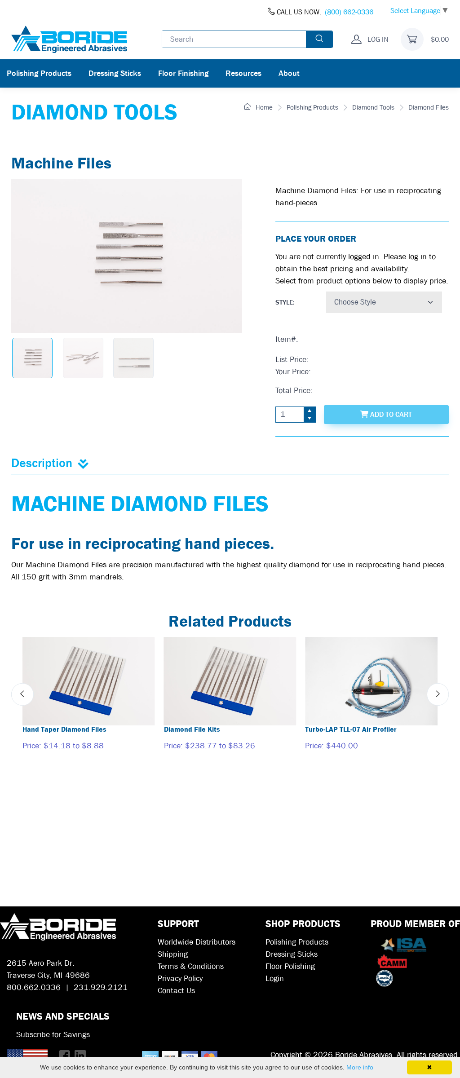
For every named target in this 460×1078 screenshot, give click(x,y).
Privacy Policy (180, 978)
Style (284, 302)
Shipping (173, 954)
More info (359, 1067)
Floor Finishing (183, 73)
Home (263, 107)
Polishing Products (39, 73)
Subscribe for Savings (53, 1034)
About (289, 73)
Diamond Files (428, 107)
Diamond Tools (373, 107)
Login (274, 978)
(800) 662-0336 (349, 12)
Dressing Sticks (114, 73)
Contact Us (176, 990)
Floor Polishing (290, 966)
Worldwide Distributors (196, 942)
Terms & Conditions (191, 966)
